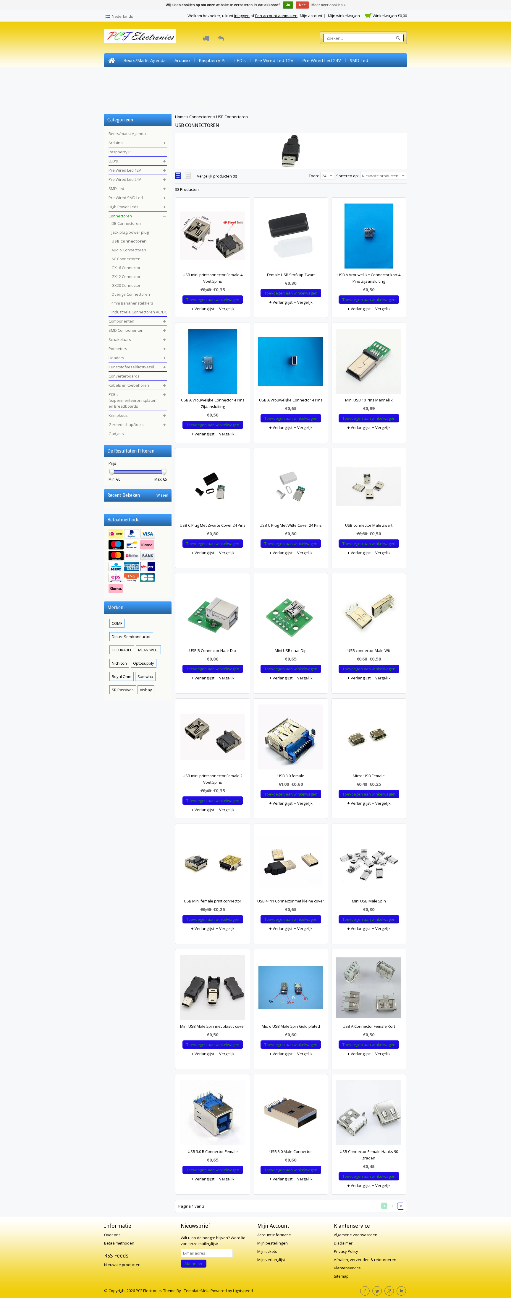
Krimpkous (119, 103)
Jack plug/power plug (130, 232)
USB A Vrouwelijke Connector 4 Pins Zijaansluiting (213, 403)
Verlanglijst (204, 308)
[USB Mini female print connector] (212, 864)
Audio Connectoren (128, 250)
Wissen (162, 495)
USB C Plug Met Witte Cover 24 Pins (291, 525)
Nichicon (119, 663)
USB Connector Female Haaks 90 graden (369, 1155)
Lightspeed (243, 1290)
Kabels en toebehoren (265, 89)
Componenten (251, 74)
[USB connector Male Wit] (368, 613)
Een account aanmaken (276, 15)
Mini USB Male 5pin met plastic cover (212, 1026)
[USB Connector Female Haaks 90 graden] (368, 1114)
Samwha (145, 676)
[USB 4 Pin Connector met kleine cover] (290, 864)
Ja (288, 5)
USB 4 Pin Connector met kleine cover (290, 901)
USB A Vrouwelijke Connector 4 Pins (291, 400)
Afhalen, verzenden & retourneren (365, 1259)
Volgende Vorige (400, 1206)
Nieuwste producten (122, 1264)
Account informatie (274, 1234)
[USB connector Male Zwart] (368, 488)
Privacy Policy (346, 1251)
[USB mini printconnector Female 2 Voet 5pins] (212, 738)
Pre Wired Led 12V (274, 60)
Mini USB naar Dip (291, 650)
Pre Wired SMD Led (129, 74)
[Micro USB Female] (368, 738)
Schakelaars (334, 74)
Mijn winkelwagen (344, 15)
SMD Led (359, 60)
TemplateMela (197, 1290)
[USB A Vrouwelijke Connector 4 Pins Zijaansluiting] (212, 363)
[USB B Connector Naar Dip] (212, 613)
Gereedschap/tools (159, 103)
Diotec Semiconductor (131, 636)
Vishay (146, 689)
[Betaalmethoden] (138, 562)
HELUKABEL (122, 650)
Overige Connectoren (130, 294)
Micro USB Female (369, 775)
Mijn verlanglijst (271, 1259)
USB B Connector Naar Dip (212, 650)
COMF (117, 623)
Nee (302, 5)
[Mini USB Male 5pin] (368, 864)
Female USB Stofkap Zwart (291, 274)
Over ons (112, 1234)
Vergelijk (226, 308)
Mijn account (311, 15)
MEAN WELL (148, 650)
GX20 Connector (125, 285)
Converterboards (215, 89)
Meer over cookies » (328, 5)
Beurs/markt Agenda (144, 60)
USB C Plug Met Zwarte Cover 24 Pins (212, 525)
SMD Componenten (294, 74)
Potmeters (366, 74)
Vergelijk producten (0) (217, 176)
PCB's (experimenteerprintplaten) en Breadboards (348, 89)
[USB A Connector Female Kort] (368, 989)
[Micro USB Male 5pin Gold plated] (290, 989)
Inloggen (242, 15)
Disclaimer (343, 1243)
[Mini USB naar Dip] (290, 613)
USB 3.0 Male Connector (290, 1151)
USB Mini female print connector (212, 901)
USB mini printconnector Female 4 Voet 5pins (212, 278)
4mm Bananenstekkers (132, 303)
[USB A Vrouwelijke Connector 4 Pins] (290, 363)
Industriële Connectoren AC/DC (139, 312)
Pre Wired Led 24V (321, 60)
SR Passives (123, 689)
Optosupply (143, 663)
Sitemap (341, 1276)
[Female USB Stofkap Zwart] (290, 237)
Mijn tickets (267, 1251)
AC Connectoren (125, 258)
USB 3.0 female (290, 775)
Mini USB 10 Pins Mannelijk (369, 400)
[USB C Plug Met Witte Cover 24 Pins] (290, 488)
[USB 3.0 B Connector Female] (212, 1114)
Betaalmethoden (119, 1243)
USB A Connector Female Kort (369, 1026)
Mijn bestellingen (272, 1243)
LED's (240, 60)
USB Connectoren (232, 116)
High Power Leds (175, 74)
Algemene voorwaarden (355, 1234)
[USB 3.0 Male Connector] (290, 1114)
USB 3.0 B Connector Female (213, 1151)
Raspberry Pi (212, 60)
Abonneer (194, 1263)
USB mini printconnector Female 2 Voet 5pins (212, 779)
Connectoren (215, 74)
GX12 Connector (125, 276)
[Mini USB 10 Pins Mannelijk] (368, 363)
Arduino (182, 60)
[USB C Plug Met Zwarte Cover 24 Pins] (212, 488)
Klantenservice (347, 1268)
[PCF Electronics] (140, 36)
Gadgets (197, 103)
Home (111, 60)
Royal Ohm (121, 676)
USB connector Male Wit (368, 650)
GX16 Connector (125, 267)
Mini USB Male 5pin (369, 901)
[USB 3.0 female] (290, 738)
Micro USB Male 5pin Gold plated (291, 1026)
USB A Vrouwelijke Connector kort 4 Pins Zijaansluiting (368, 278)
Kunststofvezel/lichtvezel (162, 89)
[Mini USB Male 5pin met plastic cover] (212, 989)
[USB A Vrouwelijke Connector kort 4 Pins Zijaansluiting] (368, 237)
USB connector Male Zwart (368, 525)
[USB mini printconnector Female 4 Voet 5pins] (212, 237)
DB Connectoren (126, 223)
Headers (118, 89)
